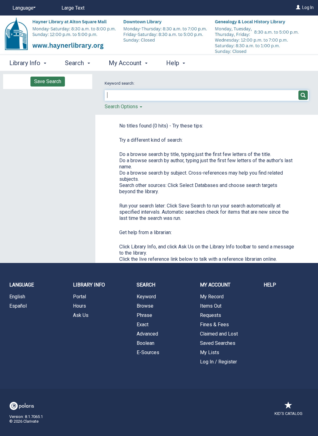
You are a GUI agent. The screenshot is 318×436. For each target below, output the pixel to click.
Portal (79, 297)
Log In (308, 7)
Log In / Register (218, 362)
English (17, 297)
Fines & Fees (214, 324)
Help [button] (173, 63)
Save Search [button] (47, 81)
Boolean (145, 343)
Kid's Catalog (288, 413)
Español (18, 306)
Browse (145, 306)
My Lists (209, 352)
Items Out (210, 306)
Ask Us (81, 315)
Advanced (147, 334)
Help (270, 285)
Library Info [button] (25, 63)
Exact (142, 324)
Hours (79, 306)
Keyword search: (120, 83)
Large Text (72, 8)
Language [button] (21, 285)
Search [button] (75, 63)
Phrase (144, 315)
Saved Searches (217, 343)
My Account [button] (126, 63)
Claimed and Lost (219, 334)
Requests (210, 315)
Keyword (146, 297)
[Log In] (298, 7)
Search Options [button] (122, 106)
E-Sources (148, 352)
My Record (212, 297)
